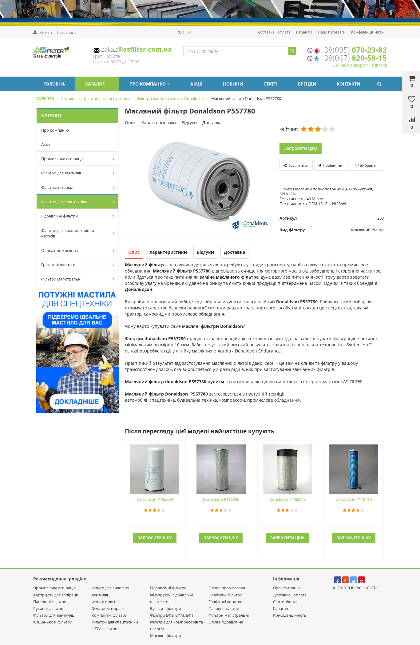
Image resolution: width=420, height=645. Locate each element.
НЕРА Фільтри (104, 628)
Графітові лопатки (58, 264)
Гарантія (304, 32)
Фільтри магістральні (61, 279)
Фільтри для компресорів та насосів (67, 233)
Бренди (307, 84)
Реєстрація (67, 32)
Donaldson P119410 (353, 499)
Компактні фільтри (109, 615)
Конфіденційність (367, 32)
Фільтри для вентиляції (62, 173)
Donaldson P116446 (221, 499)
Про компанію (147, 84)
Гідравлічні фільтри (59, 216)
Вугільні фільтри (165, 608)
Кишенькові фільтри (52, 622)
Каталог (95, 84)
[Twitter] (353, 579)
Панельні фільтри (49, 601)
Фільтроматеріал (57, 187)
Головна (54, 84)
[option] (199, 181)
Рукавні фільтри (48, 608)
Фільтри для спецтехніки (64, 202)
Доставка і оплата (274, 32)
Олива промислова (59, 250)
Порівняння (333, 165)
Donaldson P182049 (287, 499)
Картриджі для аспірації (55, 595)
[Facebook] (337, 579)
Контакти (348, 84)
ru (179, 32)
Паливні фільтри (223, 608)
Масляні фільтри (165, 635)
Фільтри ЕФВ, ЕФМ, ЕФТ (171, 615)
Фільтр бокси (104, 601)
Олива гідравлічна (225, 622)
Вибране (367, 165)
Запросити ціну (300, 148)
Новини (233, 84)
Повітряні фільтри (225, 595)
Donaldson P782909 (155, 499)
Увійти (46, 32)
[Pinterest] (361, 579)
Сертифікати (285, 601)
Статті (270, 84)
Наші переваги (332, 32)
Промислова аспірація (62, 158)
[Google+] (345, 579)
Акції (196, 84)
